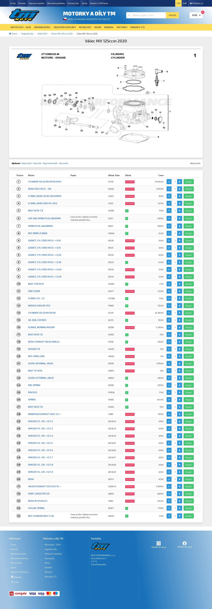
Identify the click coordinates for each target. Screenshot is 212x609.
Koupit (189, 181)
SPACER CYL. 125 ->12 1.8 (40, 464)
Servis (84, 3)
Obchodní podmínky (56, 3)
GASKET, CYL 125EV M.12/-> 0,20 (44, 255)
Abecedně (63, 163)
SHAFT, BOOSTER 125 (38, 493)
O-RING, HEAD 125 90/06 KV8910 (44, 196)
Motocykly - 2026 (53, 544)
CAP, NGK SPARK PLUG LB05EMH (44, 218)
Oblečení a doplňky (53, 553)
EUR (185, 3)
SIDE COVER (34, 291)
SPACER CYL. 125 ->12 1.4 (40, 435)
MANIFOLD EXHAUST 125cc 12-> (44, 414)
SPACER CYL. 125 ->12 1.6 (40, 450)
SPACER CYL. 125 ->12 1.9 (40, 472)
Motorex (48, 572)
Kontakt (22, 3)
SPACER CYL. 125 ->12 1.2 (40, 421)
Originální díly (51, 549)
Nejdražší (37, 163)
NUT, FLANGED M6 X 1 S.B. (41, 516)
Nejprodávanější (50, 163)
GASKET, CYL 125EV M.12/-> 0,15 (44, 247)
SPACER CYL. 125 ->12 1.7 (40, 457)
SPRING (32, 399)
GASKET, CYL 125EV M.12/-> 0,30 (44, 262)
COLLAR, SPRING (36, 508)
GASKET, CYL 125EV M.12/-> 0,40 (44, 269)
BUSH (31, 479)
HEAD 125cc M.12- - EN (39, 188)
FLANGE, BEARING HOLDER (41, 327)
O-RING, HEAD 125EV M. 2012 (42, 203)
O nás (13, 3)
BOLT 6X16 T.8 (35, 334)
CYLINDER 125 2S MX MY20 (42, 312)
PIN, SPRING (34, 385)
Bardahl (48, 567)
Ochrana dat (73, 3)
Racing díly (49, 558)
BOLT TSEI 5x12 (36, 284)
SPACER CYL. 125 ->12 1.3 (40, 428)
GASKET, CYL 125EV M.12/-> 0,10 (44, 240)
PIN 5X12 (32, 392)
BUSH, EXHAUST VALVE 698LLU (43, 341)
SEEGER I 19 (34, 349)
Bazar (47, 563)
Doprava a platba (36, 3)
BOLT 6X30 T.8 (35, 210)
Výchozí (16, 163)
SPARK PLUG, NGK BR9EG (40, 226)
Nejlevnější (26, 163)
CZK (178, 3)
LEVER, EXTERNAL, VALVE (41, 378)
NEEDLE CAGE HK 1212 (39, 305)
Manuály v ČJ (50, 576)
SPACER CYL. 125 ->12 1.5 (40, 443)
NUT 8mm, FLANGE (37, 233)
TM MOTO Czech (158, 547)
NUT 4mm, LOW (36, 356)
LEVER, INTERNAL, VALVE (40, 363)
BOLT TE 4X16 (35, 370)
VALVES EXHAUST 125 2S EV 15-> (44, 486)
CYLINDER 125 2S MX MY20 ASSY (44, 181)
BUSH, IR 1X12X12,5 (37, 500)
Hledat (172, 15)
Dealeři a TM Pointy (99, 3)
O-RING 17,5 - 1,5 (36, 298)
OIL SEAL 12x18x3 (37, 320)
